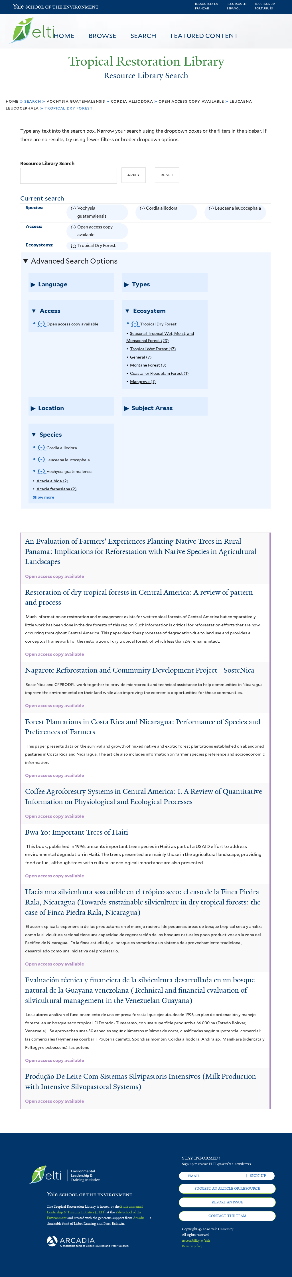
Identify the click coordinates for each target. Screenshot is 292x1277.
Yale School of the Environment (27, 7)
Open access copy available (191, 101)
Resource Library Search (47, 163)
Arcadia (139, 1218)
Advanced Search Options (74, 261)
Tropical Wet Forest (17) (153, 349)
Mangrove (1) (143, 381)
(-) (74, 213)
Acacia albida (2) (52, 481)
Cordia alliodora (132, 101)
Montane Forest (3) (148, 365)
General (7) (141, 357)
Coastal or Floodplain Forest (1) (159, 373)
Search (143, 36)
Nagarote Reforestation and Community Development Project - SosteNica (139, 670)
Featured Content (204, 36)
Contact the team (227, 1216)
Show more (43, 497)
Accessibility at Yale (196, 1240)
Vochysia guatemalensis (75, 101)
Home (64, 36)
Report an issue (227, 1202)
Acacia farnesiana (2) (56, 489)
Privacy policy (192, 1246)
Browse (102, 36)
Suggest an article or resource (227, 1188)
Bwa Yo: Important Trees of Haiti (76, 832)
